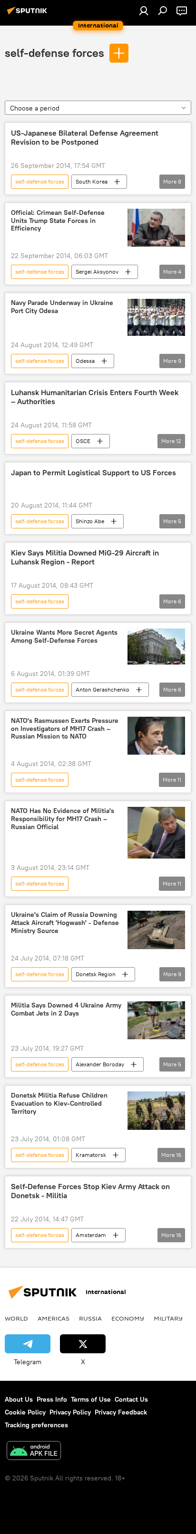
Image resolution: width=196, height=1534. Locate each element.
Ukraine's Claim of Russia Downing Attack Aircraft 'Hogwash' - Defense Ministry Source (65, 923)
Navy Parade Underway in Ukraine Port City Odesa (62, 307)
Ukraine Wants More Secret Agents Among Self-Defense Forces (64, 636)
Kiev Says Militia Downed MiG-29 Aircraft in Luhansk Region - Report (85, 557)
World (16, 1318)
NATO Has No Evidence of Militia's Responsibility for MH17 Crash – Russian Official (62, 819)
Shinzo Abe (90, 521)
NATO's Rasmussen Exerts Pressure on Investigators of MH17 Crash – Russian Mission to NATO (64, 729)
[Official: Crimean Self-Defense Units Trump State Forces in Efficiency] (156, 228)
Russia (90, 1318)
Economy (127, 1318)
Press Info (52, 1399)
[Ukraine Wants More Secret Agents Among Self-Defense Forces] (156, 646)
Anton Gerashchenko (102, 689)
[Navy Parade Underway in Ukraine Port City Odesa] (156, 317)
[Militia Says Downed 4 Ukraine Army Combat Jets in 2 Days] (156, 1020)
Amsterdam (91, 1234)
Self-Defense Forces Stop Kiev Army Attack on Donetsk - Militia (90, 1191)
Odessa (85, 360)
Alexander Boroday (100, 1064)
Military (168, 1318)
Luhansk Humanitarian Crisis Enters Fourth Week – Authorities (94, 397)
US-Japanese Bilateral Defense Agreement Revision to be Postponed (84, 138)
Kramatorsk (91, 1154)
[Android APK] (33, 1451)
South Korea (92, 181)
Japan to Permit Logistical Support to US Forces (93, 472)
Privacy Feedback (121, 1412)
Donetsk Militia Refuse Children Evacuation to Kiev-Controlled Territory (59, 1103)
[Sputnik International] (28, 14)
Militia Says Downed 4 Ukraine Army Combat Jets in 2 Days (66, 1009)
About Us (19, 1399)
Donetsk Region (96, 974)
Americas (53, 1318)
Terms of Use (91, 1399)
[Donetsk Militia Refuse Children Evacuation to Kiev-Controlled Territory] (156, 1110)
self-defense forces (54, 53)
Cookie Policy (25, 1412)
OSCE (83, 440)
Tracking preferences (36, 1425)
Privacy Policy (70, 1412)
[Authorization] (143, 10)
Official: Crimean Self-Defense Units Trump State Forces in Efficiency (58, 221)
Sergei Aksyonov (97, 271)
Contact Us (131, 1399)
